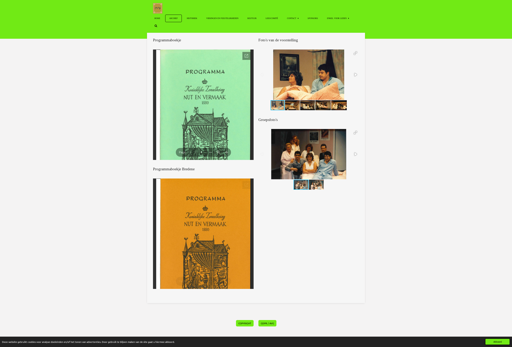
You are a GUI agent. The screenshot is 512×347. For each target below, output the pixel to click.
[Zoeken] (155, 26)
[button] (355, 53)
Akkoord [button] (497, 341)
